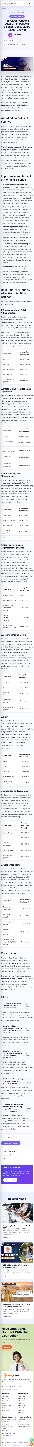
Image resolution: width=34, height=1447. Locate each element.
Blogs (4, 1403)
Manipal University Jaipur (7, 1427)
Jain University (6, 1435)
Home (4, 8)
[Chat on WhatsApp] (31, 1440)
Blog (9, 8)
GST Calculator (22, 1422)
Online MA (21, 1410)
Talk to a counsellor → (11, 1143)
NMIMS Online (6, 1422)
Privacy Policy (6, 1445)
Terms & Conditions (17, 1445)
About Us (5, 1396)
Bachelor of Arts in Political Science (15, 126)
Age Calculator (22, 1419)
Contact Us (5, 1410)
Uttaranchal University (8, 1433)
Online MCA (21, 1398)
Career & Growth (9, 1155)
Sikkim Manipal (6, 1431)
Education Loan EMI (23, 1429)
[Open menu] (30, 3)
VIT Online (5, 1438)
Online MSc (21, 1412)
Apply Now (6, 1347)
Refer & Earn (6, 1401)
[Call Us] (31, 1444)
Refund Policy (28, 1445)
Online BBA (21, 1403)
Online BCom (21, 1405)
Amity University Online (9, 1419)
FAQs (3, 1408)
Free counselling (10, 1180)
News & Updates (7, 1405)
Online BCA (21, 1401)
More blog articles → (10, 1159)
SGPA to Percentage (24, 1426)
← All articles (7, 1138)
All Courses (5, 1398)
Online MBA (21, 1396)
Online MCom (22, 1408)
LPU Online (5, 1424)
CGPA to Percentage (24, 1424)
